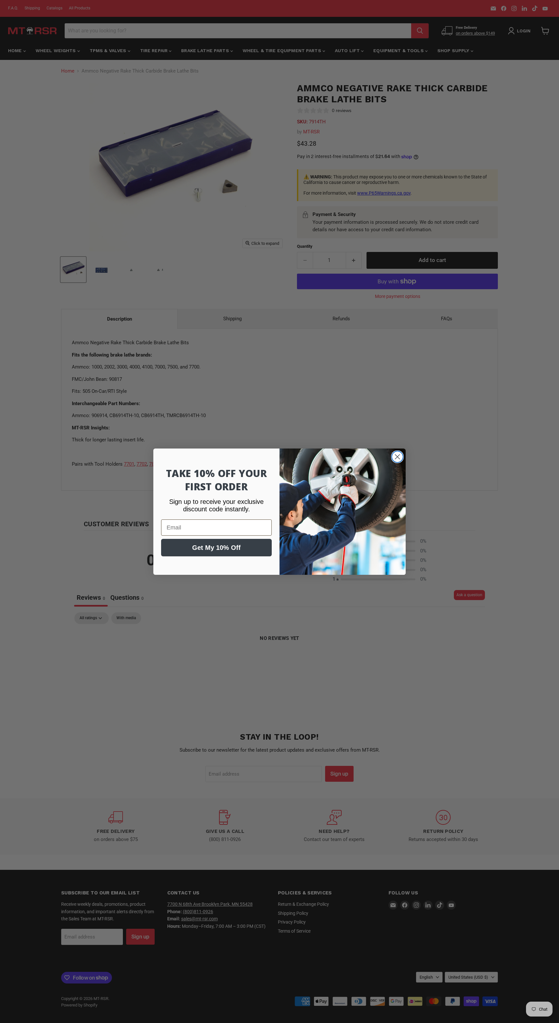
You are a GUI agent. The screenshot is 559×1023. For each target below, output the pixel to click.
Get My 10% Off (216, 547)
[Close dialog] (397, 456)
